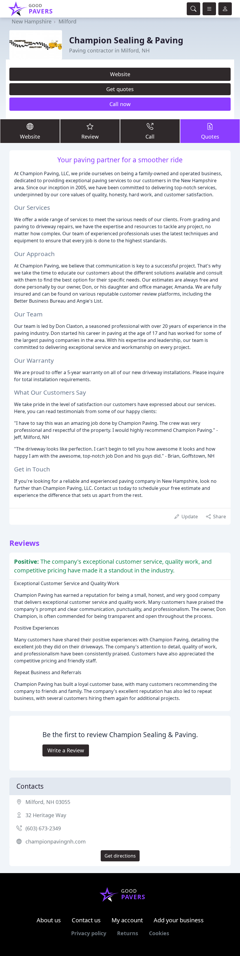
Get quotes (120, 89)
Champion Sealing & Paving (126, 40)
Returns (127, 933)
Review (90, 136)
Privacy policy (88, 933)
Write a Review (65, 750)
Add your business (179, 920)
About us (49, 920)
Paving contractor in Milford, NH (109, 50)
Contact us (86, 920)
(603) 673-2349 (43, 828)
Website (120, 74)
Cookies (159, 933)
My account (127, 920)
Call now (120, 104)
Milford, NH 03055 (47, 801)
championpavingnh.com (55, 841)
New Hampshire (32, 21)
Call (150, 136)
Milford (67, 21)
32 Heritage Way (45, 815)
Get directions (120, 856)
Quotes (210, 136)
